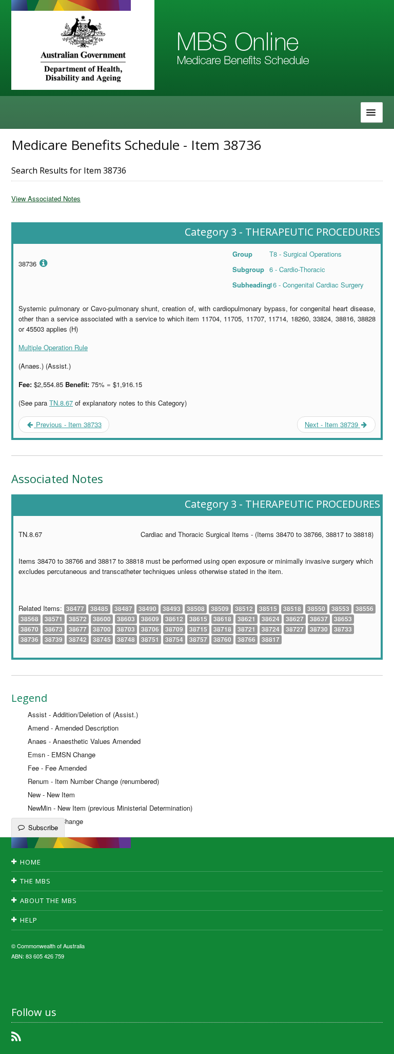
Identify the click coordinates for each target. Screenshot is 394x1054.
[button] (373, 1038)
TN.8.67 (61, 403)
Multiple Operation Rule (53, 347)
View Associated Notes (46, 198)
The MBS (35, 881)
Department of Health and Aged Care (82, 48)
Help (28, 920)
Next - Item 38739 (332, 424)
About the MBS (48, 900)
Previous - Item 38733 (68, 424)
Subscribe (43, 827)
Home (30, 862)
